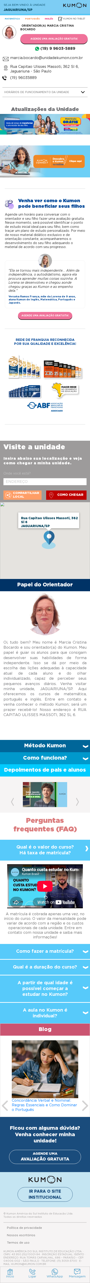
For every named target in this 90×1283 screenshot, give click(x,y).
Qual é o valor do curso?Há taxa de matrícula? (45, 850)
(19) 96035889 (23, 78)
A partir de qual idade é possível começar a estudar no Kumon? (45, 989)
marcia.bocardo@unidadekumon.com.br (46, 58)
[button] (12, 794)
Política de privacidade (24, 1228)
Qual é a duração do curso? (45, 967)
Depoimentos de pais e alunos (45, 770)
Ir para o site (45, 1194)
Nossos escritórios (21, 1235)
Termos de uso (18, 1242)
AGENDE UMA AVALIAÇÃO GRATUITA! (54, 39)
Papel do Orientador (45, 585)
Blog (45, 1029)
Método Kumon (45, 745)
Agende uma (45, 1157)
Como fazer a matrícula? (45, 951)
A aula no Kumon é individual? (45, 1013)
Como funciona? (45, 758)
